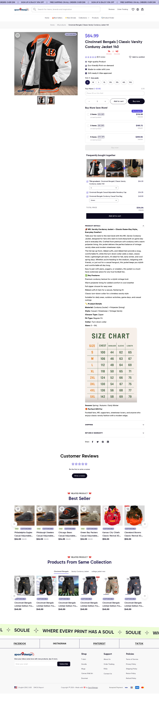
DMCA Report (39, 687)
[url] (20, 643)
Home (52, 25)
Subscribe (64, 664)
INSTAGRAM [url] (59, 643)
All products (61, 25)
